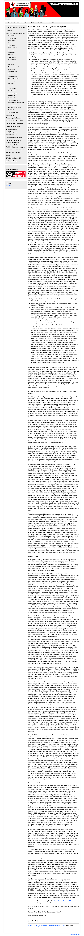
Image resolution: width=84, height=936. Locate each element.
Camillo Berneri (12, 85)
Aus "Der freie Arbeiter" (14, 97)
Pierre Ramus (11, 74)
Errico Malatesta (12, 57)
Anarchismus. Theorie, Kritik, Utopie (65, 901)
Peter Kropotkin (12, 38)
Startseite (9, 30)
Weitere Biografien (12, 93)
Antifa (8, 155)
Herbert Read (11, 81)
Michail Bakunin (12, 35)
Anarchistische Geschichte (14, 123)
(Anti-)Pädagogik (11, 132)
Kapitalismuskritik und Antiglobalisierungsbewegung (15, 146)
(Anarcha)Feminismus (13, 126)
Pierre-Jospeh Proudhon (14, 66)
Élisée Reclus (11, 45)
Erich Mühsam (11, 54)
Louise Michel (11, 69)
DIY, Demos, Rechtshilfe (13, 158)
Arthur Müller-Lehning (13, 78)
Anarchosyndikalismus (13, 118)
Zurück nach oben (75, 934)
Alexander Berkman (13, 62)
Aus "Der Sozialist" (13, 105)
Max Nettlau (11, 64)
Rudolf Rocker (11, 40)
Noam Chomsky (12, 90)
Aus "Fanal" (11, 109)
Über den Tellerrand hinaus (14, 137)
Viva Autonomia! (11, 129)
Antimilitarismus (11, 135)
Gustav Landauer (12, 47)
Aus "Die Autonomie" (13, 112)
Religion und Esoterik (13, 152)
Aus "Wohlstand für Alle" (14, 100)
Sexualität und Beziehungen (15, 150)
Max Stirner (11, 83)
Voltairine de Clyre (12, 71)
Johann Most (11, 52)
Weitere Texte (11, 95)
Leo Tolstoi (11, 50)
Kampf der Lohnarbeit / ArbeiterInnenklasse (13, 141)
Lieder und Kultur (11, 161)
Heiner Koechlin (12, 88)
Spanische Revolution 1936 (14, 121)
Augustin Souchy (12, 76)
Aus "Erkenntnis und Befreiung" (16, 102)
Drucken (40, 927)
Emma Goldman (12, 42)
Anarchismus (10, 115)
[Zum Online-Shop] (16, 174)
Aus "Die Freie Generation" (15, 107)
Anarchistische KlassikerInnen (15, 33)
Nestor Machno (12, 59)
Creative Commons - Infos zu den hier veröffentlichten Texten (46, 925)
